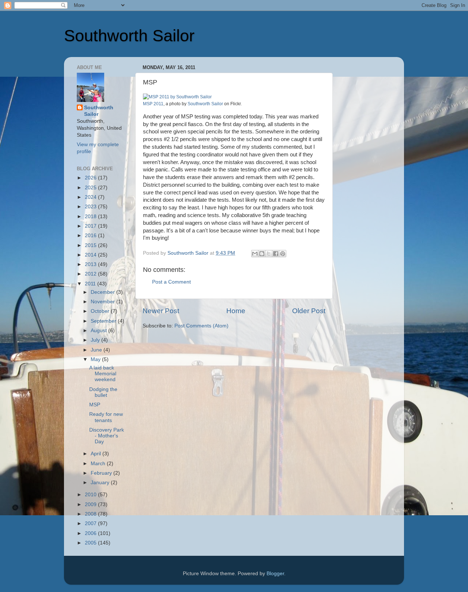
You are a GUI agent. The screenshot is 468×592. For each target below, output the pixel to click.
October (101, 311)
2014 (91, 255)
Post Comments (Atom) (201, 326)
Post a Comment (171, 282)
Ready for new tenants (106, 417)
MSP (94, 404)
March (99, 463)
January (101, 482)
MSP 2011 (153, 103)
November (103, 301)
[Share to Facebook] (275, 253)
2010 (91, 494)
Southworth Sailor (129, 35)
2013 (91, 264)
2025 (91, 187)
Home (235, 311)
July (96, 340)
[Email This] (254, 253)
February (102, 473)
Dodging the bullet (103, 392)
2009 (91, 504)
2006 (91, 533)
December (103, 292)
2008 (91, 514)
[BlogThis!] (261, 253)
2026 (91, 178)
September (104, 321)
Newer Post (161, 311)
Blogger (275, 573)
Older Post (308, 311)
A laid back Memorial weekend (102, 373)
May (96, 359)
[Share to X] (268, 253)
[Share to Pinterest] (282, 253)
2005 (91, 543)
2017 (91, 226)
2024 (91, 197)
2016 (91, 235)
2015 (91, 245)
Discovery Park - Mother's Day (106, 435)
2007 (91, 523)
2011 (91, 283)
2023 (91, 206)
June (97, 350)
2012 (91, 274)
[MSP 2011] (177, 96)
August (99, 330)
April (96, 453)
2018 (91, 216)
